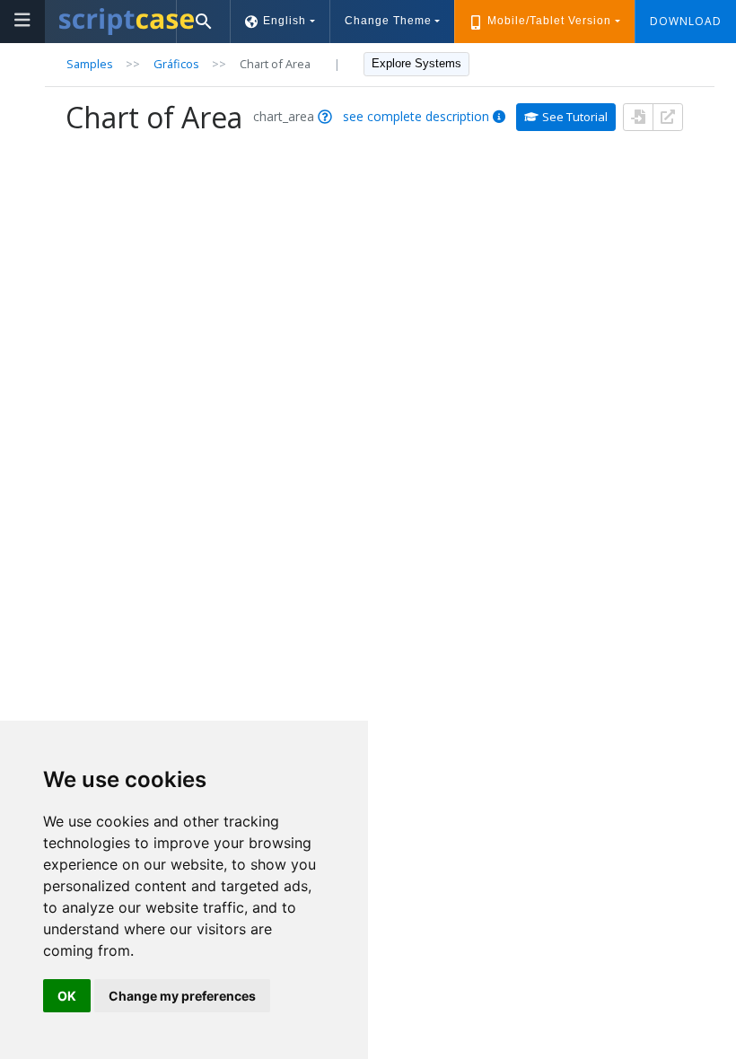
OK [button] (66, 995)
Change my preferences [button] (182, 995)
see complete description (416, 116)
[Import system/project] (638, 117)
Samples (89, 64)
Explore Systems (416, 63)
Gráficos (176, 64)
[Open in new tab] (668, 117)
